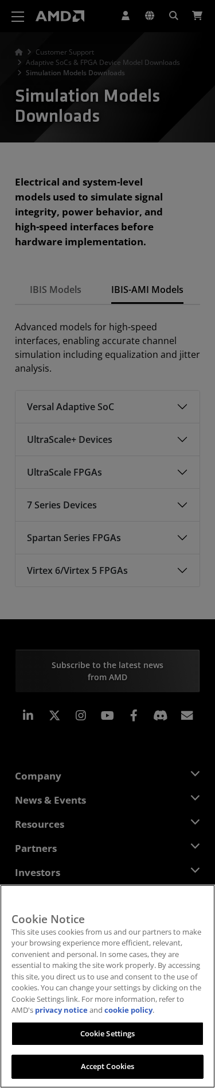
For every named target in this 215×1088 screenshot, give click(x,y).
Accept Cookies (108, 1066)
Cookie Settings (107, 1033)
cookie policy (128, 1010)
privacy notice (61, 1010)
